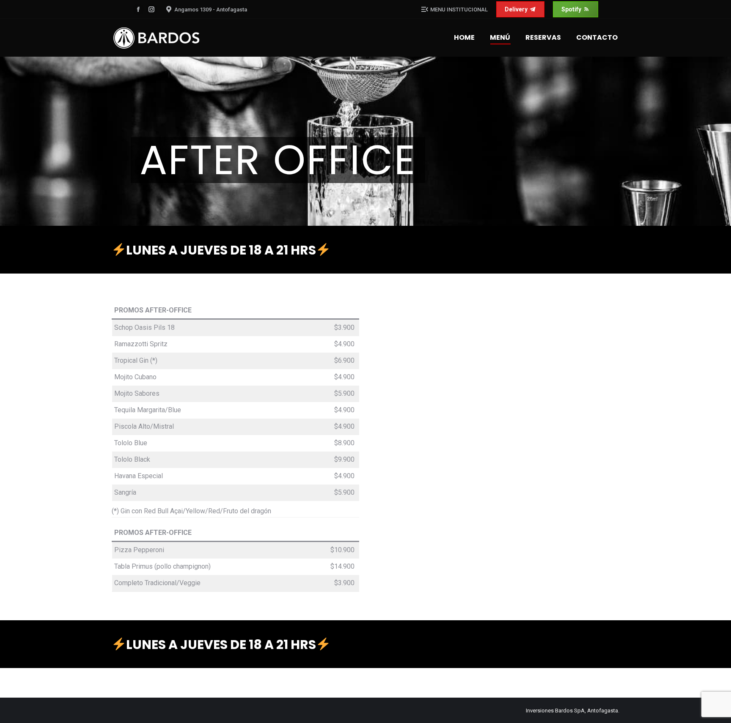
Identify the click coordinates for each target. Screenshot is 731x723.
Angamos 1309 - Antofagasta (210, 9)
